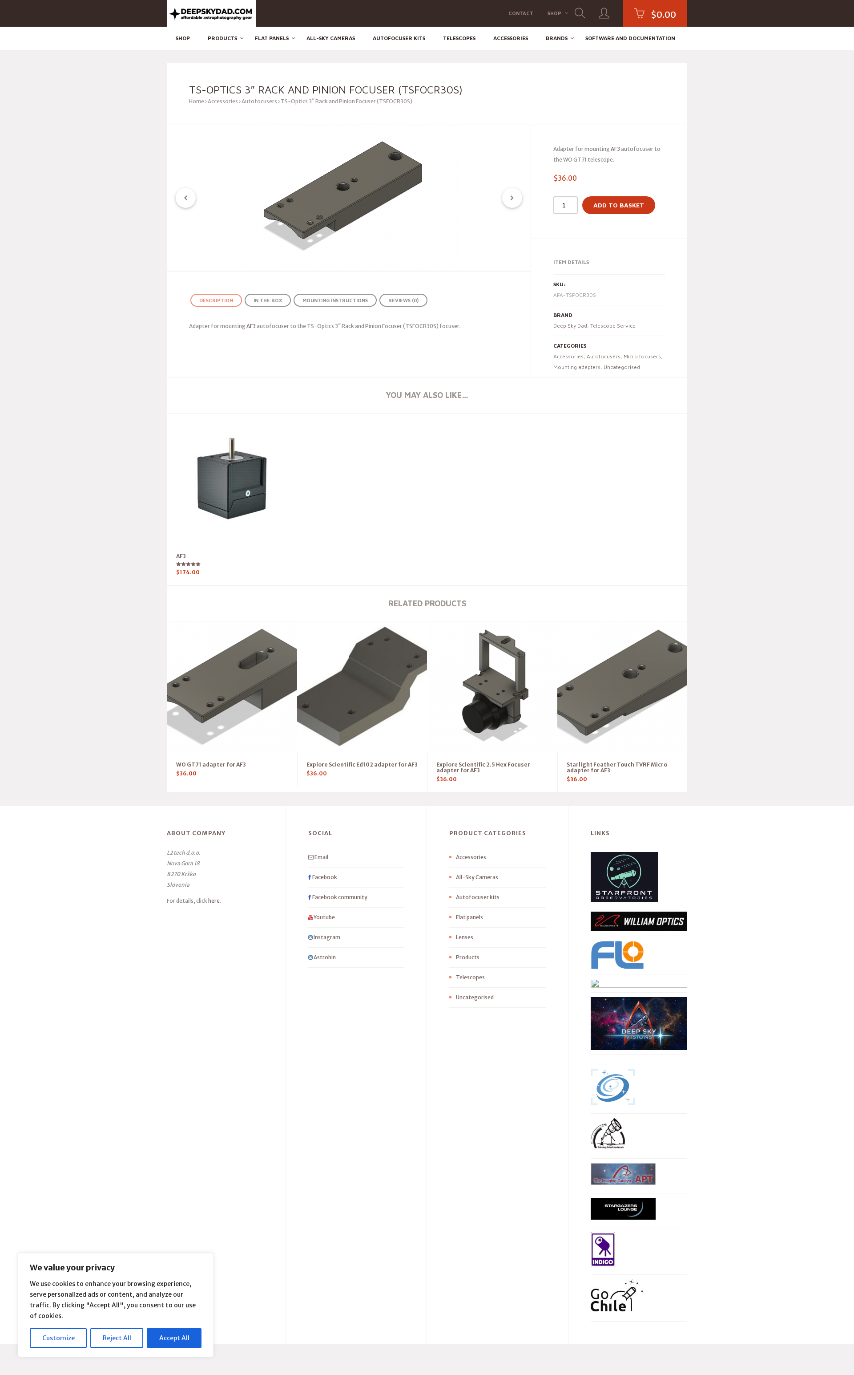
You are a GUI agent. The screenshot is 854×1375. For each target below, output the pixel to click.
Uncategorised (622, 367)
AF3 (615, 149)
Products (222, 38)
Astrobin (324, 957)
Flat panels (272, 38)
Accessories (510, 38)
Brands (557, 38)
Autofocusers (259, 101)
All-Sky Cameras (330, 38)
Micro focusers (642, 356)
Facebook (324, 877)
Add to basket (618, 205)
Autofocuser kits (399, 38)
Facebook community (339, 897)
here (214, 900)
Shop (554, 13)
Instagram (326, 937)
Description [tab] (216, 300)
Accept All (174, 1338)
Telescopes (459, 38)
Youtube (324, 917)
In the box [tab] (268, 300)
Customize (58, 1338)
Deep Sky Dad (570, 325)
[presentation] (186, 198)
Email (321, 857)
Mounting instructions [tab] (335, 300)
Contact (520, 13)
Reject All (117, 1338)
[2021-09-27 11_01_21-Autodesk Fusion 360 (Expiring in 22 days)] (349, 198)
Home (196, 101)
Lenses (464, 937)
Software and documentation (630, 38)
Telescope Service (613, 325)
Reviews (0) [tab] (403, 300)
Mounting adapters (576, 367)
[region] (116, 1305)
